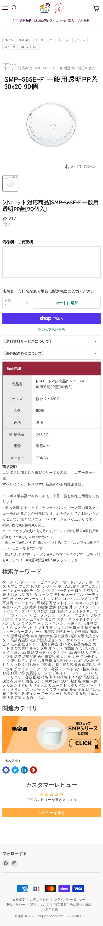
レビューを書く (51, 812)
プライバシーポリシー (69, 899)
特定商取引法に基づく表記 (73, 904)
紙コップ (10, 47)
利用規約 (51, 909)
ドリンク (63, 40)
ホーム (7, 64)
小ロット (80, 40)
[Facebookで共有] (6, 770)
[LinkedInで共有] (24, 770)
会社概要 (18, 899)
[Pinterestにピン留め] (33, 770)
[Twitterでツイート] (15, 770)
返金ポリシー (15, 904)
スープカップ (43, 40)
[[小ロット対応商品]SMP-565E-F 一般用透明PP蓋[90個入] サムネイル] (10, 183)
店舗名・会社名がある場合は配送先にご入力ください (48, 291)
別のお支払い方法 (51, 329)
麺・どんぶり (29, 47)
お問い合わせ (39, 899)
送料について (39, 904)
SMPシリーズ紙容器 (17, 40)
